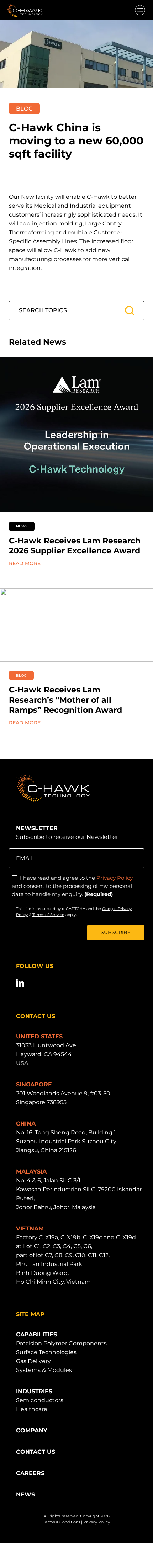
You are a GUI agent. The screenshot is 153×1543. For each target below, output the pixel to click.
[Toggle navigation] (140, 11)
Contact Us (35, 1451)
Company (31, 1430)
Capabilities (36, 1334)
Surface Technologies (46, 1352)
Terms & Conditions (61, 1522)
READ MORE (25, 563)
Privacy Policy (114, 877)
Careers (30, 1473)
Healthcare (31, 1409)
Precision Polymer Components (61, 1343)
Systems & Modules (44, 1370)
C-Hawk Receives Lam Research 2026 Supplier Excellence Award (75, 546)
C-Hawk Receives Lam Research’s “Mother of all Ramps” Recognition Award (65, 700)
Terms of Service (48, 914)
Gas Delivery (33, 1361)
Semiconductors (39, 1400)
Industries (34, 1391)
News (25, 1494)
